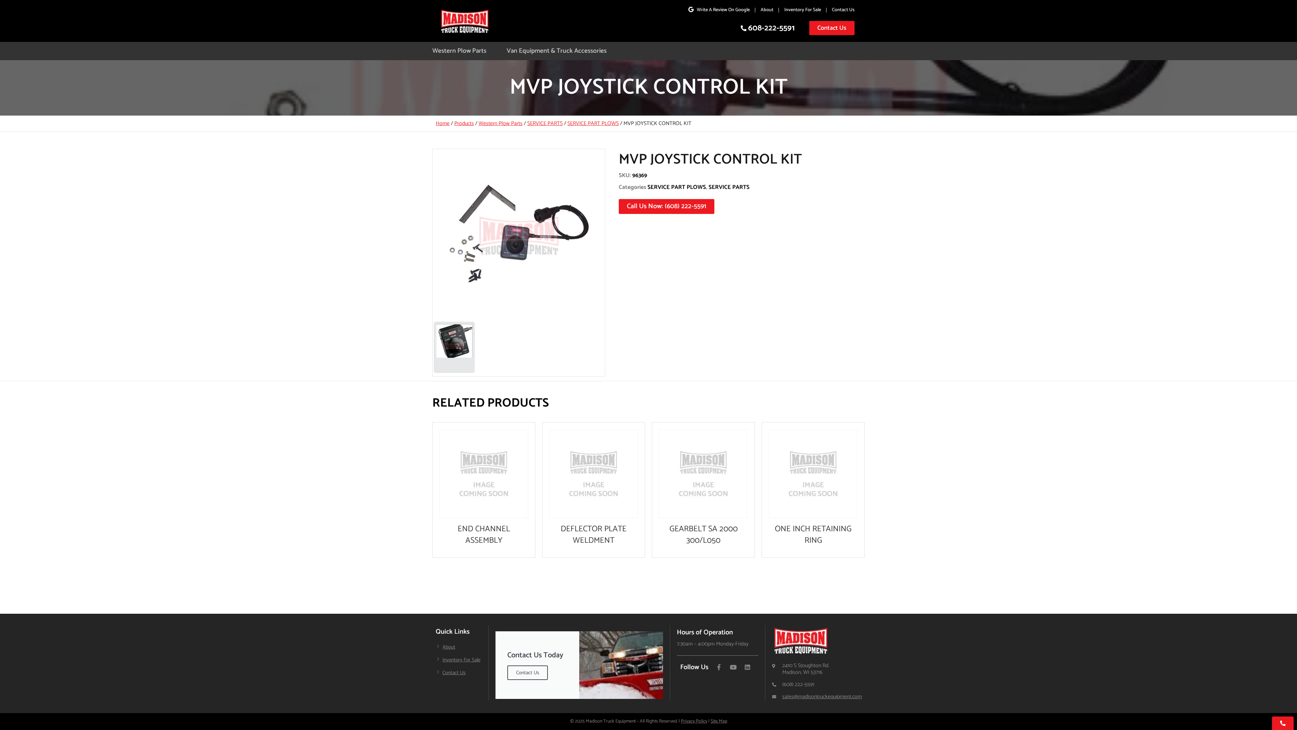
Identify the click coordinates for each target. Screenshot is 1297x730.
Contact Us (843, 10)
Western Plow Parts (459, 51)
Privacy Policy (694, 721)
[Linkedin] (747, 667)
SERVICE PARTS (545, 123)
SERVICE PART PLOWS (593, 123)
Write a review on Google (723, 10)
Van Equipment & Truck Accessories (557, 51)
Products (464, 123)
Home (443, 123)
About (767, 10)
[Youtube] (733, 667)
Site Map (719, 721)
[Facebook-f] (719, 667)
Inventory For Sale (802, 10)
